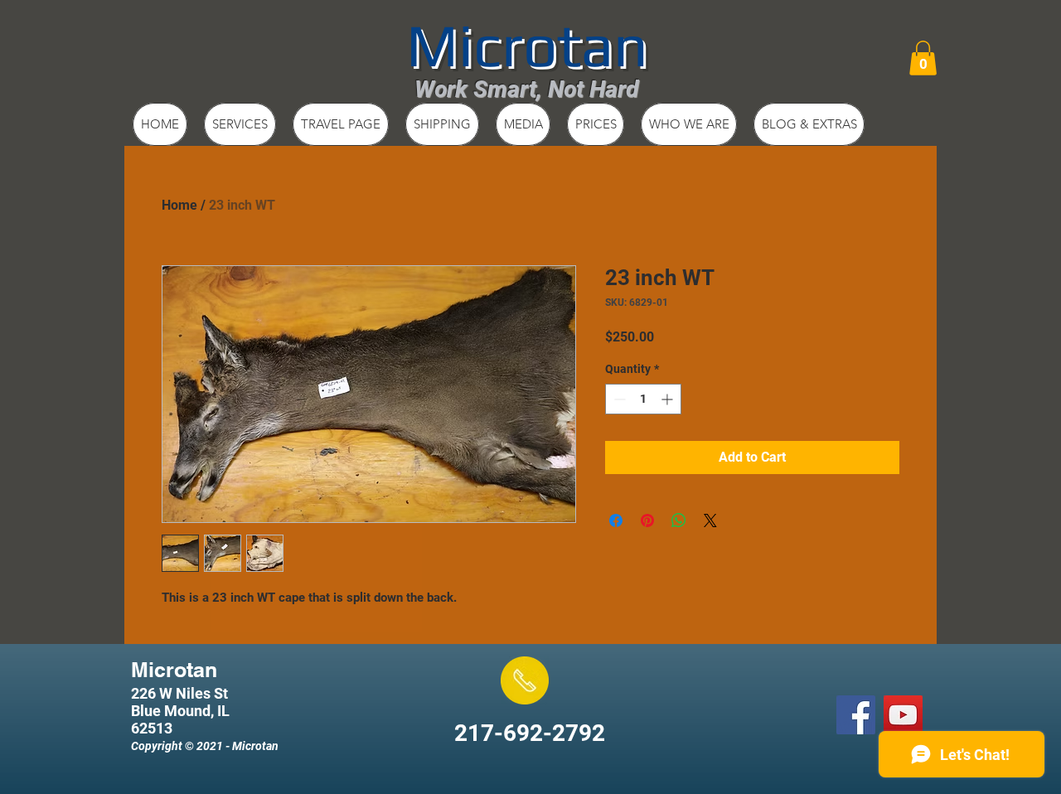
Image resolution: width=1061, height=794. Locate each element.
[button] (922, 58)
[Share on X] (710, 520)
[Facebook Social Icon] (855, 714)
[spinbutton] (643, 399)
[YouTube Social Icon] (903, 714)
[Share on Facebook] (616, 520)
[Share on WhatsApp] (679, 520)
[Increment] (668, 399)
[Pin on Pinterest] (647, 520)
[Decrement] (618, 399)
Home (179, 205)
